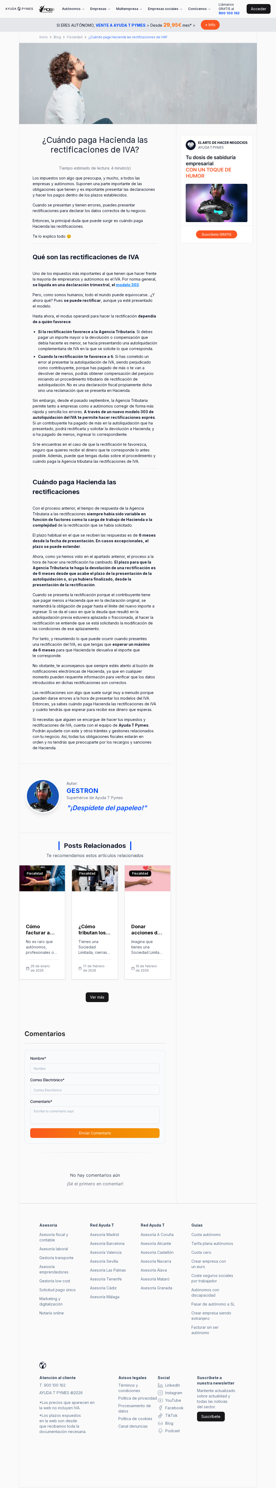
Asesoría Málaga (104, 1296)
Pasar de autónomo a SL (213, 1304)
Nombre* (38, 1058)
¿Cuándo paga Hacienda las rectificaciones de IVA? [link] (127, 37)
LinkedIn (172, 1385)
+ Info (210, 24)
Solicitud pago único (57, 1289)
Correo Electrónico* (47, 1080)
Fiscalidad (74, 37)
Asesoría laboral (53, 1249)
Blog (57, 37)
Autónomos (71, 9)
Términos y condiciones (129, 1388)
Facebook (174, 1408)
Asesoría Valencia (106, 1252)
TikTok (171, 1415)
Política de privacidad (137, 1398)
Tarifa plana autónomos (212, 1243)
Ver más (97, 997)
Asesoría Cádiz (103, 1288)
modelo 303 (127, 284)
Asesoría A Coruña (157, 1234)
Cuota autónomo (206, 1234)
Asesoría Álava (154, 1270)
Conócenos (197, 9)
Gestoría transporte (56, 1257)
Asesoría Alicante (156, 1243)
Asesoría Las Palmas (108, 1270)
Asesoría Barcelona (107, 1243)
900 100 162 (229, 13)
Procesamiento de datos (134, 1408)
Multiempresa (127, 9)
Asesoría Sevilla (104, 1261)
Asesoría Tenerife (106, 1279)
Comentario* (41, 1101)
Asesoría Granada (156, 1288)
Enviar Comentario (95, 1133)
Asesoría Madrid (104, 1234)
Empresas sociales (163, 9)
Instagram (173, 1392)
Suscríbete (210, 1416)
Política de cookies (135, 1418)
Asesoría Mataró (155, 1279)
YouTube (173, 1400)
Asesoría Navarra (156, 1261)
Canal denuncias (133, 1426)
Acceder (258, 8)
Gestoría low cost (54, 1281)
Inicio (43, 37)
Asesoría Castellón (157, 1252)
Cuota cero (201, 1252)
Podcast (172, 1430)
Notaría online (51, 1313)
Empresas (98, 9)
